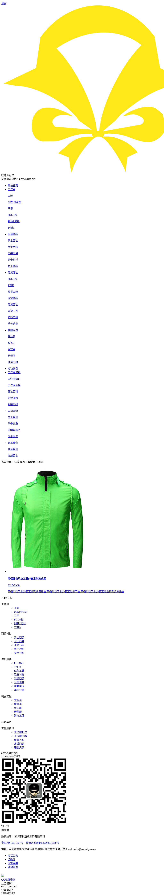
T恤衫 (11, 227)
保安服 (11, 349)
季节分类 (13, 323)
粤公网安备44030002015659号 (42, 842)
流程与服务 (14, 430)
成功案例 (13, 368)
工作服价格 (14, 385)
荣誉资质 (13, 423)
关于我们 (13, 417)
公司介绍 (13, 410)
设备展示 (13, 436)
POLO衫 (12, 215)
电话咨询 (13, 855)
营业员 (11, 336)
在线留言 (13, 455)
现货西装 (13, 304)
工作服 (11, 189)
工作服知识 (14, 378)
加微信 (11, 859)
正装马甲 (13, 253)
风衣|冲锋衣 (14, 202)
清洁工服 (13, 362)
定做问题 (13, 398)
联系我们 (13, 442)
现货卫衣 (13, 311)
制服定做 (13, 330)
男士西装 (13, 240)
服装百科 (13, 391)
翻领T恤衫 (14, 221)
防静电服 (13, 317)
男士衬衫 (13, 259)
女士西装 (13, 247)
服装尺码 (13, 404)
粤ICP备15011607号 (12, 842)
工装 (10, 195)
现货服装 (13, 272)
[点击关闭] (1, 872)
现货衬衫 (13, 298)
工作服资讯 (14, 372)
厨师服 (11, 355)
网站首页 (13, 185)
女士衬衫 (13, 266)
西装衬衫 (13, 234)
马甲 (10, 208)
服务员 (11, 343)
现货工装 (13, 291)
